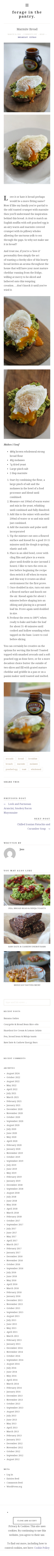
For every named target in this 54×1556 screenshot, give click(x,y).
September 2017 (15, 1224)
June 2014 (12, 1372)
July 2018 (11, 1197)
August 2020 (13, 1125)
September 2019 (15, 1161)
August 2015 (13, 1316)
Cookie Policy (42, 1547)
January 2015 (13, 1344)
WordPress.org (14, 1486)
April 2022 (12, 1089)
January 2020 (13, 1149)
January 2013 (13, 1439)
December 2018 (14, 1185)
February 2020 (14, 1145)
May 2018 (11, 1204)
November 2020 (15, 1113)
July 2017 (11, 1228)
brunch (9, 764)
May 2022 (11, 1085)
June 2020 (12, 1133)
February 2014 (14, 1388)
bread (21, 759)
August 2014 (13, 1364)
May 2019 (11, 1173)
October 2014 (13, 1356)
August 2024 (13, 1073)
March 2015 (13, 1336)
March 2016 (13, 1288)
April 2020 (12, 1141)
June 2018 (12, 1201)
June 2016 (12, 1276)
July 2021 (11, 1093)
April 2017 (12, 1240)
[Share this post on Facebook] (34, 782)
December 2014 (14, 1348)
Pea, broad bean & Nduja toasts (20, 1036)
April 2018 (12, 1209)
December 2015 (14, 1300)
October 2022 (13, 1077)
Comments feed (15, 1482)
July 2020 (11, 1129)
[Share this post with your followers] (38, 782)
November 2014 (15, 1352)
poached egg (12, 769)
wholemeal (36, 769)
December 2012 (14, 1443)
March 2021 (13, 1097)
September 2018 (15, 1189)
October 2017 (13, 1220)
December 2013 (14, 1396)
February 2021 (14, 1101)
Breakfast (23, 37)
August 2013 (13, 1411)
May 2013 (11, 1423)
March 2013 (13, 1431)
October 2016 (13, 1264)
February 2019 (14, 1177)
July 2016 (11, 1272)
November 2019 (15, 1153)
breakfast (32, 759)
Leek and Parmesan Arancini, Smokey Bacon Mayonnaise (18, 808)
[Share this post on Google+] (43, 782)
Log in (10, 1474)
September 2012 (15, 1455)
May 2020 (11, 1137)
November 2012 (15, 1447)
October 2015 (13, 1308)
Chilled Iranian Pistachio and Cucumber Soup (33, 826)
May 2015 (11, 1328)
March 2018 (13, 1213)
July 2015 (11, 1320)
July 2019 (11, 1165)
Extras (32, 37)
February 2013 (14, 1435)
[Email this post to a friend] (48, 782)
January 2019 (13, 1181)
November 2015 (15, 1304)
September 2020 (15, 1121)
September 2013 (15, 1408)
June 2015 (12, 1324)
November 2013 (15, 1400)
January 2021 (13, 1105)
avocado (10, 759)
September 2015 (15, 1312)
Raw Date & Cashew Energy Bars (21, 1042)
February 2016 (14, 1292)
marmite (21, 764)
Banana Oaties (11, 1018)
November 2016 (15, 1260)
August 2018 (13, 1193)
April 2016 (12, 1284)
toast (24, 769)
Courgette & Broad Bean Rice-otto (21, 1024)
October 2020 (13, 1117)
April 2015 (12, 1332)
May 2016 (11, 1280)
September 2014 (15, 1360)
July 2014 (11, 1368)
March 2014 (13, 1384)
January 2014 (13, 1392)
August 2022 (13, 1081)
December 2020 (14, 1109)
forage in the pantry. (27, 14)
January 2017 (13, 1252)
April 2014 (12, 1380)
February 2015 (14, 1340)
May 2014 (11, 1376)
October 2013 (13, 1403)
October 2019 (13, 1157)
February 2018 (14, 1216)
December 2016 (14, 1256)
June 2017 (12, 1232)
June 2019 (12, 1169)
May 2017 (11, 1236)
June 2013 (12, 1419)
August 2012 (13, 1459)
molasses (34, 764)
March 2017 (13, 1244)
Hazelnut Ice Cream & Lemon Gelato (23, 1030)
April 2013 (12, 1427)
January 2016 (13, 1296)
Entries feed (13, 1478)
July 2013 (11, 1415)
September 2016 (15, 1268)
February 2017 (14, 1248)
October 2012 (13, 1451)
